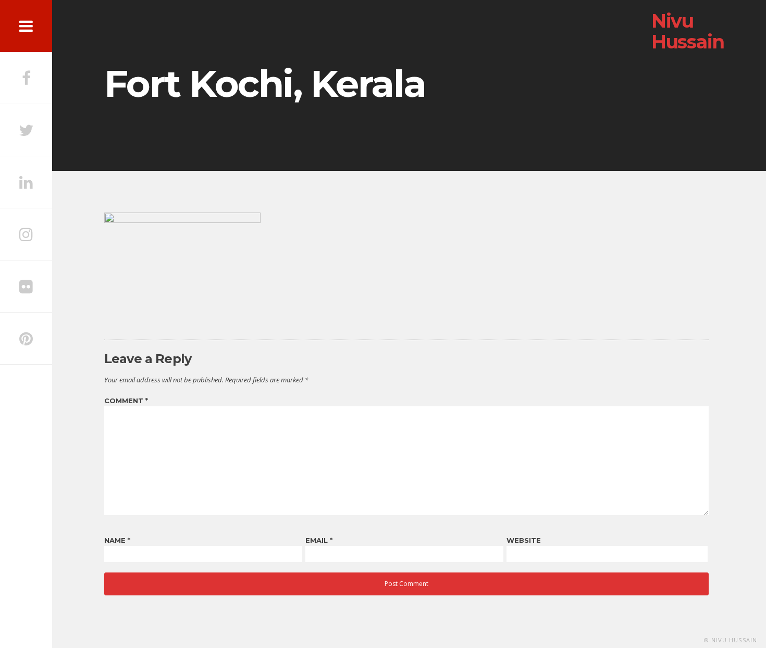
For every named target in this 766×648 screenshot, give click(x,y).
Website (523, 540)
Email (318, 540)
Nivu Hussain (687, 31)
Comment (126, 400)
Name (117, 540)
